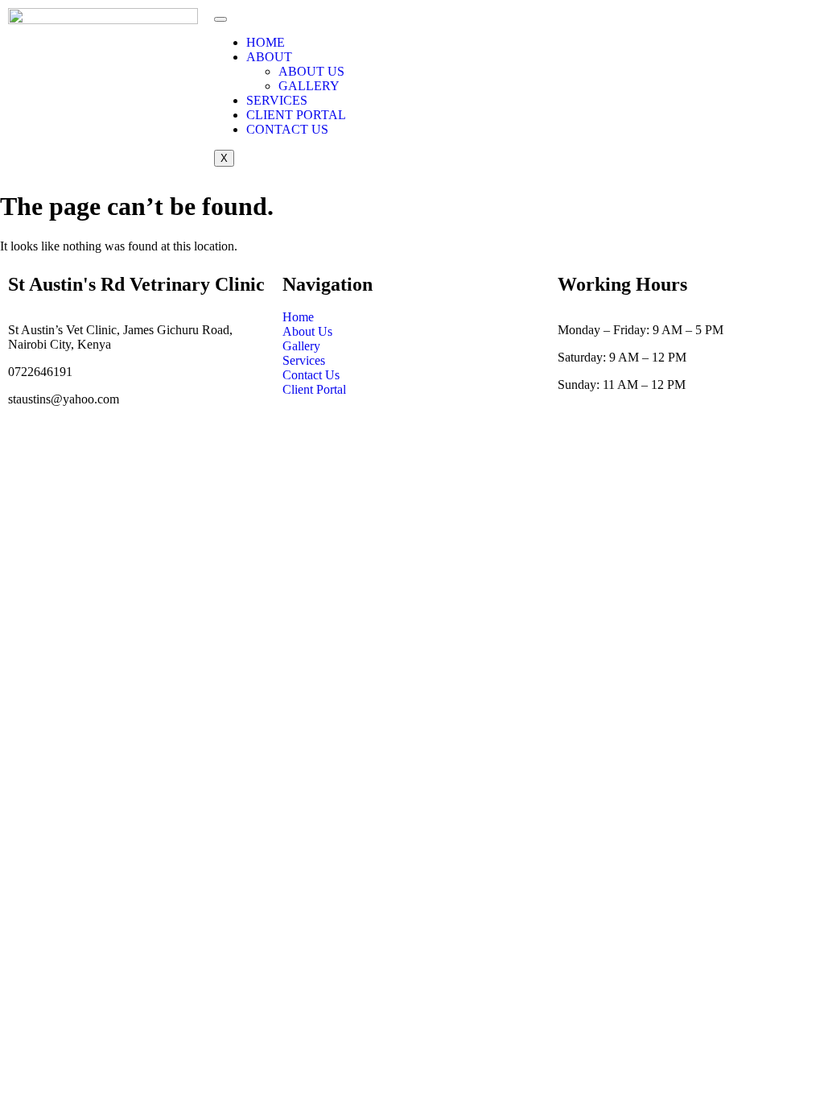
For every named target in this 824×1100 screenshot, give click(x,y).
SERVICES (276, 100)
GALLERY (309, 86)
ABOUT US (311, 71)
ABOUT (269, 57)
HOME (265, 42)
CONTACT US (287, 129)
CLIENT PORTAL (296, 115)
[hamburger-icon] (220, 19)
